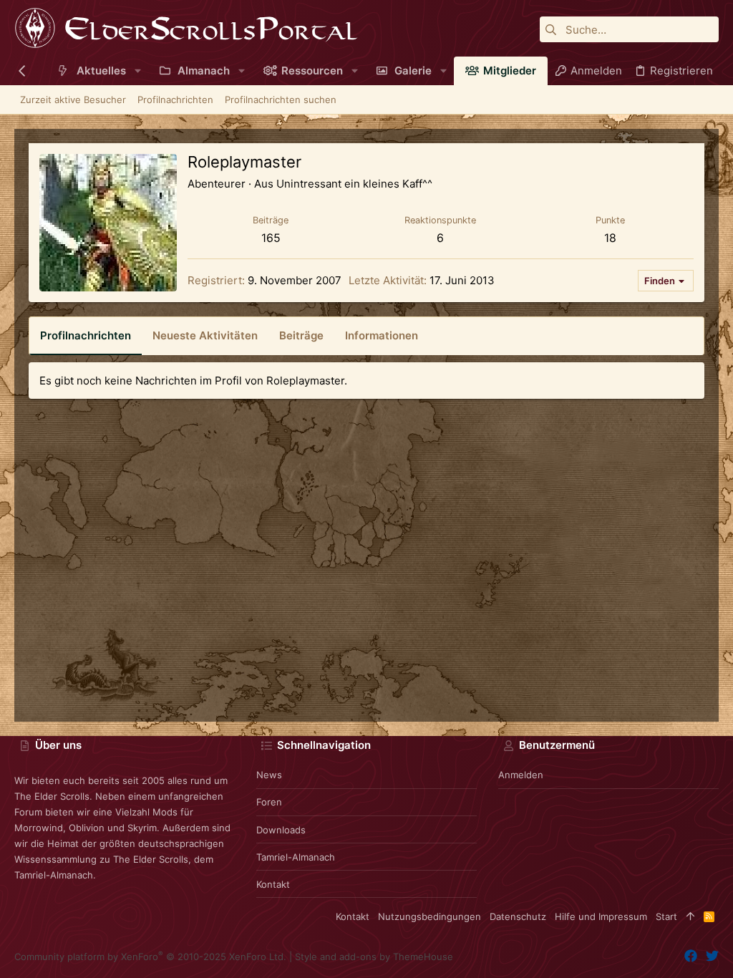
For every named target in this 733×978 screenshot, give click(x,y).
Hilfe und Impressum (601, 916)
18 (610, 238)
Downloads (281, 830)
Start (666, 916)
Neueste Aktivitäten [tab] (205, 335)
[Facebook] (690, 956)
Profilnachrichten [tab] (85, 335)
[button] (137, 70)
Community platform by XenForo (150, 956)
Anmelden (520, 774)
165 (271, 238)
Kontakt (273, 884)
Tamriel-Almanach (295, 857)
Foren (269, 802)
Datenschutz (518, 916)
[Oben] (690, 916)
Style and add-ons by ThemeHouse (374, 956)
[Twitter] (712, 956)
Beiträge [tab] (301, 335)
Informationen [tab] (381, 335)
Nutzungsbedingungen (429, 916)
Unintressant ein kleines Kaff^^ (354, 183)
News (269, 774)
